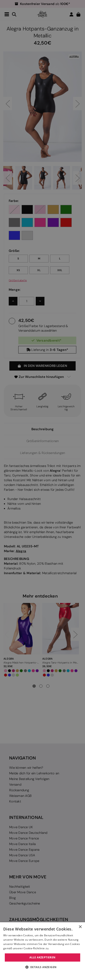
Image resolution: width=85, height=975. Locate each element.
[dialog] (42, 948)
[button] (43, 967)
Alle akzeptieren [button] (42, 957)
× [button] (80, 927)
